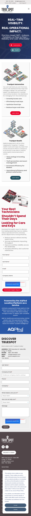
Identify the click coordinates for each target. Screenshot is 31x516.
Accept (15, 505)
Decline (15, 509)
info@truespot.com (20, 1)
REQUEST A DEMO (8, 452)
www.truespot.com (14, 356)
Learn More (15, 113)
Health (17, 50)
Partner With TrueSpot (10, 3)
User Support (22, 3)
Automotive (16, 45)
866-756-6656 (13, 353)
